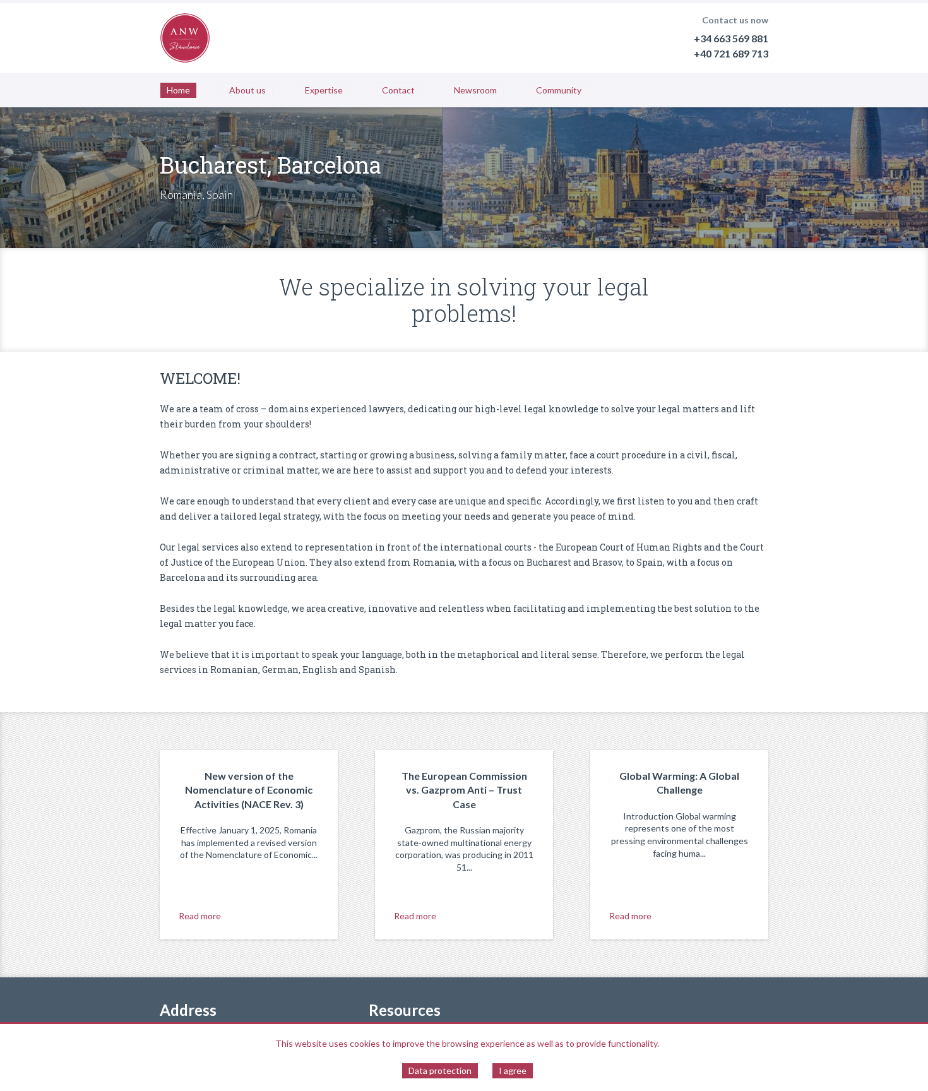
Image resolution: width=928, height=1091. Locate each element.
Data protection (440, 1070)
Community (558, 90)
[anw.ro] (185, 38)
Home (178, 90)
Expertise (324, 90)
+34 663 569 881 (731, 38)
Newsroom (475, 90)
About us (247, 90)
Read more (200, 916)
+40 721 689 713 (731, 53)
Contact (398, 90)
